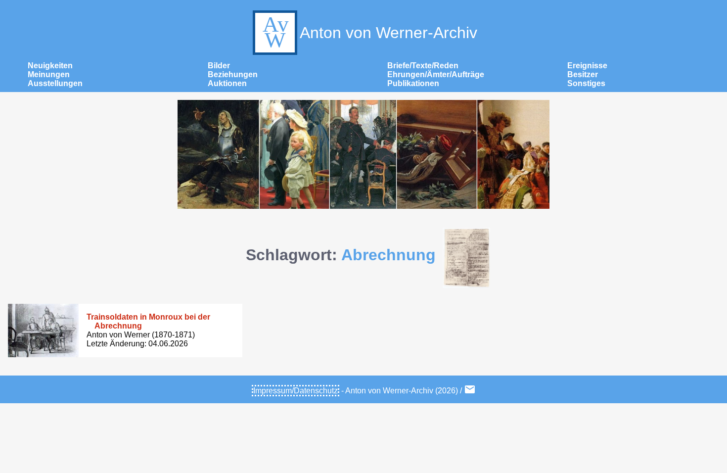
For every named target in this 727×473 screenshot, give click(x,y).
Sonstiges (586, 83)
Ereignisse (587, 65)
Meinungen (49, 74)
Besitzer (582, 74)
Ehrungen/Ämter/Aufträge (435, 74)
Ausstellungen (55, 83)
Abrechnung (388, 255)
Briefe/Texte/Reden (422, 65)
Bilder (219, 65)
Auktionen (227, 83)
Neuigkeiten (50, 65)
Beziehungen (233, 74)
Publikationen (413, 83)
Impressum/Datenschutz (295, 390)
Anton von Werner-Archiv (388, 33)
